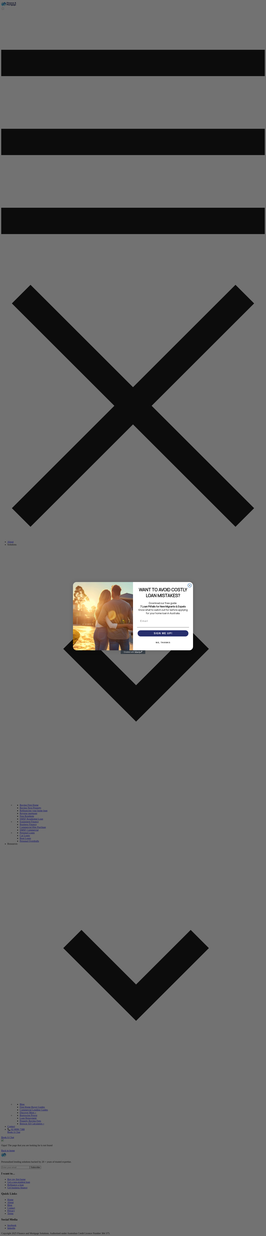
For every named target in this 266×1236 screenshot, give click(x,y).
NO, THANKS (163, 643)
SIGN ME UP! (163, 633)
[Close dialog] (189, 585)
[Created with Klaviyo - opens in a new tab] (133, 652)
